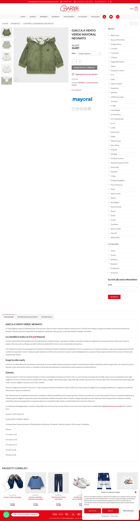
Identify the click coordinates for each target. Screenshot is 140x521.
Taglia (73, 53)
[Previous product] (135, 23)
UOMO (22, 17)
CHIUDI (32, 505)
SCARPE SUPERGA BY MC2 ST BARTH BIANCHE (81, 498)
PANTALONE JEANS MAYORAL (59, 498)
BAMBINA (55, 17)
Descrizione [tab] (9, 317)
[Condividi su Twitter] (77, 109)
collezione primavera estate (112, 406)
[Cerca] (117, 17)
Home (5, 23)
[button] (136, 492)
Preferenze (128, 511)
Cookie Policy (105, 516)
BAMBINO (44, 17)
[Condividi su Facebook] (73, 109)
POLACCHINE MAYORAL (12, 497)
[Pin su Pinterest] (85, 109)
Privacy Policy (114, 516)
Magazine (95, 17)
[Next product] (131, 23)
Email (110, 285)
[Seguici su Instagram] (110, 2)
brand (33, 336)
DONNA (33, 17)
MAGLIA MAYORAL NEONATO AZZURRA (35, 498)
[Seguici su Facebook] (108, 2)
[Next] (64, 54)
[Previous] (17, 54)
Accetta (92, 511)
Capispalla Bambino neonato (38, 23)
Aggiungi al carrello (84, 67)
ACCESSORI (82, 17)
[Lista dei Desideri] (111, 17)
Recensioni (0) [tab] (46, 317)
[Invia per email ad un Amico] (81, 109)
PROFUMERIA (69, 17)
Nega (110, 511)
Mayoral (78, 90)
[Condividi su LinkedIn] (89, 109)
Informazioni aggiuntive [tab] (27, 317)
